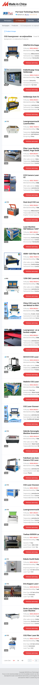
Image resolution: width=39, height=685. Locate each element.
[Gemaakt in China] (14, 4)
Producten (21, 20)
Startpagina (7, 20)
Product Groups (11, 31)
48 (22, 660)
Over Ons (31, 20)
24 (14, 660)
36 (18, 660)
